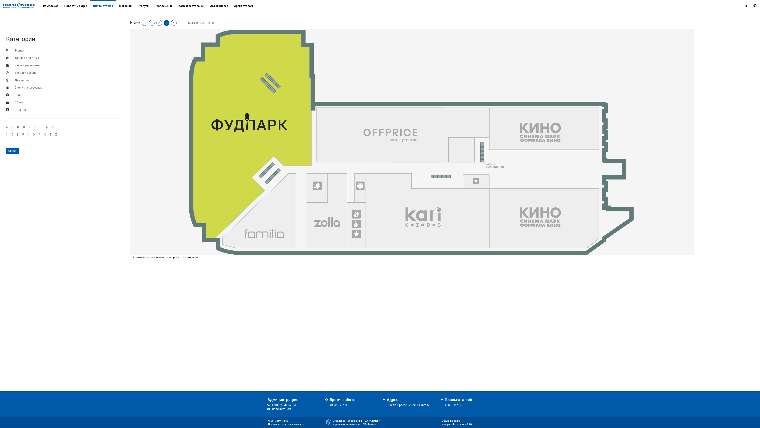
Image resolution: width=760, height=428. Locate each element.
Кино (18, 95)
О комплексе (49, 6)
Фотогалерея (219, 6)
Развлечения (164, 6)
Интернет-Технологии (454, 424)
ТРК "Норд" (452, 405)
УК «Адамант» (371, 424)
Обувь (19, 102)
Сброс (12, 150)
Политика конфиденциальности (286, 424)
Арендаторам (243, 6)
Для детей (22, 80)
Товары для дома (27, 58)
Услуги (144, 6)
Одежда (20, 110)
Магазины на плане (201, 22)
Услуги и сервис (25, 73)
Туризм (19, 50)
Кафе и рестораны (27, 65)
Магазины (126, 6)
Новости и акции (75, 6)
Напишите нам (281, 409)
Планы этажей (103, 6)
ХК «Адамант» (373, 420)
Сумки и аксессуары (29, 87)
